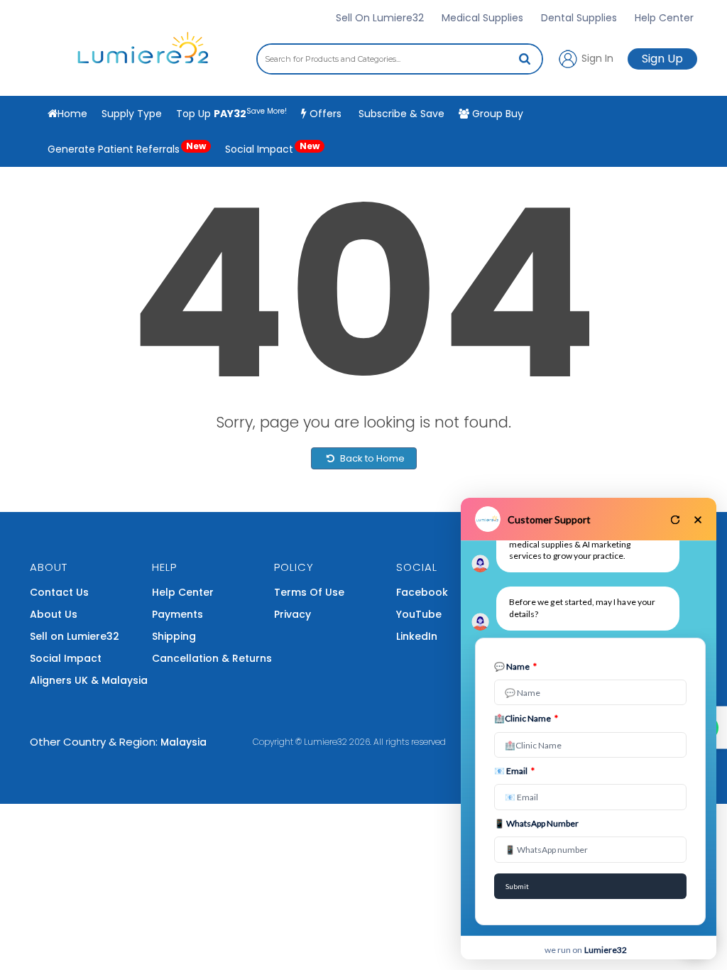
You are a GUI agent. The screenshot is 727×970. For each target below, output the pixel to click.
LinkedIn (416, 636)
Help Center (664, 18)
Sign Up (662, 58)
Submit (517, 886)
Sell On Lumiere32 (380, 18)
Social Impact (272, 148)
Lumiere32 (325, 742)
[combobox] (400, 59)
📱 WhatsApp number (536, 823)
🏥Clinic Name (526, 718)
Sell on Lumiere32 (74, 636)
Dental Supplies (579, 18)
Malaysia (183, 742)
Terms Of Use (309, 592)
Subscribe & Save (400, 114)
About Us (53, 614)
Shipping (174, 636)
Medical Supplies (482, 18)
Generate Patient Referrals (127, 148)
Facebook (422, 592)
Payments (177, 614)
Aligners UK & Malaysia (89, 680)
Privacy (292, 614)
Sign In (596, 57)
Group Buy (496, 114)
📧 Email (514, 770)
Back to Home (371, 458)
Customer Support (549, 519)
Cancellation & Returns (212, 658)
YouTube (419, 614)
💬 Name (515, 666)
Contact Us (59, 592)
